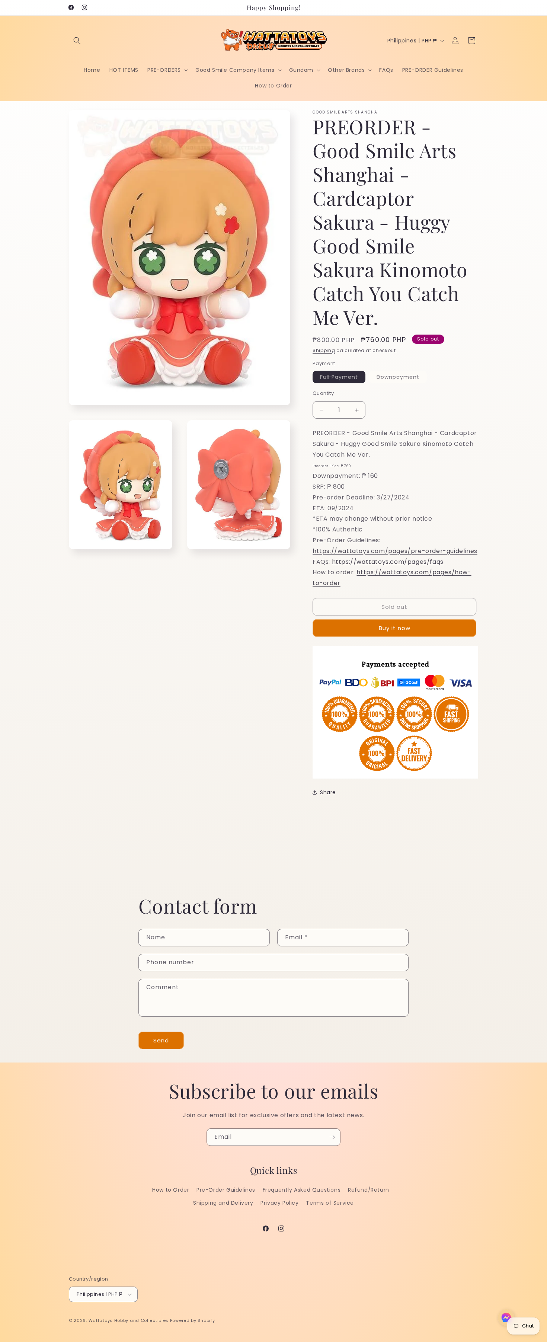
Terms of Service (330, 1203)
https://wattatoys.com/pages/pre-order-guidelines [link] (395, 551)
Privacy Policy (279, 1203)
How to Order (170, 1190)
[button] (77, 40)
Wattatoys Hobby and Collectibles (129, 1320)
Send (161, 1040)
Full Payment (342, 378)
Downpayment (402, 378)
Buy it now (394, 628)
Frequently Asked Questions (302, 1190)
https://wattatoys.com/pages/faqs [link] (388, 561)
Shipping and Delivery (223, 1203)
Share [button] (328, 792)
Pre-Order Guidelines (225, 1190)
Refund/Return (368, 1190)
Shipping (324, 350)
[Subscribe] (332, 1137)
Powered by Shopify (192, 1320)
